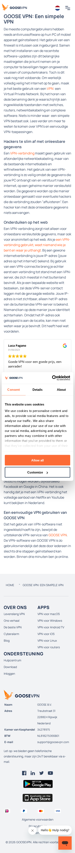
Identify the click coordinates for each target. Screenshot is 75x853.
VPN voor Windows (50, 620)
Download (10, 667)
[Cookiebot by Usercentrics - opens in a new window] (53, 378)
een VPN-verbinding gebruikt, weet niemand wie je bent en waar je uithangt (37, 245)
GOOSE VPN (58, 535)
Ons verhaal (11, 620)
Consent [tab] (13, 389)
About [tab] (61, 389)
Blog (7, 640)
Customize (35, 472)
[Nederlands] (57, 8)
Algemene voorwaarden (37, 819)
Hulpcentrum (12, 660)
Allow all (37, 460)
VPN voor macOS (49, 614)
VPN (50, 88)
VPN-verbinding (22, 153)
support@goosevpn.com (53, 742)
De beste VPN (13, 627)
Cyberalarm (11, 634)
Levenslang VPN (14, 614)
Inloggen (9, 673)
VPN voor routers (49, 647)
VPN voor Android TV (51, 627)
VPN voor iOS (46, 634)
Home (10, 585)
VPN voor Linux (47, 640)
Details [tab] (37, 389)
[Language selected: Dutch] (57, 8)
